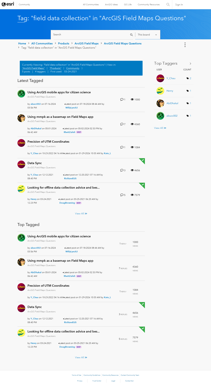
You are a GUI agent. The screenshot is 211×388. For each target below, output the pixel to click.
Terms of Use (76, 375)
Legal (113, 381)
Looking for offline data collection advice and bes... (63, 187)
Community (24, 4)
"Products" (55, 68)
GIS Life (128, 4)
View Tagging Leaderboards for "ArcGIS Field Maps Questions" (174, 63)
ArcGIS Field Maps (87, 43)
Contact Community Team (130, 375)
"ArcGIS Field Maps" (33, 68)
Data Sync (34, 163)
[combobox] (93, 34)
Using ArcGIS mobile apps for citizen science (59, 92)
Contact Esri (129, 381)
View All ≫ (81, 213)
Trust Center (96, 381)
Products (63, 43)
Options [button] (185, 45)
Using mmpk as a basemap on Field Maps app (60, 117)
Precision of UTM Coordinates (48, 141)
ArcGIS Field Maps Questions (122, 43)
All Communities (91, 4)
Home (22, 43)
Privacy (79, 381)
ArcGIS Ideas (111, 4)
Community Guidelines (92, 375)
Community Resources (149, 4)
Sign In (179, 4)
